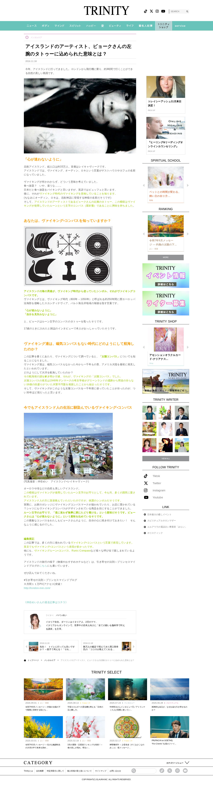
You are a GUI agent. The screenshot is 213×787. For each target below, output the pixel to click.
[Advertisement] (165, 53)
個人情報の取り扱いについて (79, 771)
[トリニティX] (151, 11)
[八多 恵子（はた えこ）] (182, 445)
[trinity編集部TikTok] (162, 770)
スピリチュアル (172, 703)
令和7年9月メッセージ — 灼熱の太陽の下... (163, 242)
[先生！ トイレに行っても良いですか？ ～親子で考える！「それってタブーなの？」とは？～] (33, 646)
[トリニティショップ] (163, 25)
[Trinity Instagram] (177, 770)
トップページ (33, 660)
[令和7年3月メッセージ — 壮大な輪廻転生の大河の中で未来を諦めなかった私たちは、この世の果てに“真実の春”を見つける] (43, 727)
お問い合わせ (115, 771)
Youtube (158, 497)
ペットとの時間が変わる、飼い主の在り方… (165, 194)
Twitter (157, 483)
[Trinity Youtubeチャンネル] (185, 770)
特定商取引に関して (55, 771)
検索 (187, 11)
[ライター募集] (165, 303)
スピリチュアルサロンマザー (161, 520)
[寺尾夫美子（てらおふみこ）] (149, 445)
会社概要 (40, 771)
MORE (166, 257)
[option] (165, 185)
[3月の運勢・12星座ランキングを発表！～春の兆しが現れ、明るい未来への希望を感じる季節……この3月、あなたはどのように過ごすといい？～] (85, 727)
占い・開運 (44, 703)
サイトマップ (100, 771)
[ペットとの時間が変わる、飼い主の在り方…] (166, 177)
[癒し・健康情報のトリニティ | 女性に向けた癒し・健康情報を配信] (107, 10)
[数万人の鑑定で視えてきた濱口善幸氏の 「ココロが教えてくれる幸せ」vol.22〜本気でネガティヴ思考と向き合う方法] (126, 646)
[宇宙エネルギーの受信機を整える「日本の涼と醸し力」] (85, 689)
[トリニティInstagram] (157, 11)
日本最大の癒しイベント (159, 514)
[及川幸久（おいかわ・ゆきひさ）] (182, 429)
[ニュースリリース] (165, 381)
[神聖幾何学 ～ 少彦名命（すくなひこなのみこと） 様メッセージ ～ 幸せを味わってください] (127, 727)
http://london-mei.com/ (37, 588)
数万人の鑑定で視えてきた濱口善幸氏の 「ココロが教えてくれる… (101, 648)
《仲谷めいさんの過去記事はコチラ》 (46, 602)
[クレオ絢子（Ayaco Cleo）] (149, 429)
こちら (43, 565)
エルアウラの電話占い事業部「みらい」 (167, 527)
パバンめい (61, 615)
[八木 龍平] (182, 412)
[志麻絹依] (149, 412)
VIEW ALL (166, 458)
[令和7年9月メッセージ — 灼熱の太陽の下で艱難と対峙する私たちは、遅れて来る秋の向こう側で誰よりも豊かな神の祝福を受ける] (43, 689)
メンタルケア (36, 37)
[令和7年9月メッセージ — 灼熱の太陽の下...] (166, 226)
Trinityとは (28, 771)
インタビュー (129, 703)
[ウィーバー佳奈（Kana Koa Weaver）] (166, 412)
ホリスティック (155, 533)
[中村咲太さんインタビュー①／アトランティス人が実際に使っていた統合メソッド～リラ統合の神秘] (127, 689)
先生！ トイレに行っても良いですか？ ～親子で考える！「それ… (57, 648)
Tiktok (156, 476)
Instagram (159, 490)
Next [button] (188, 185)
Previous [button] (144, 185)
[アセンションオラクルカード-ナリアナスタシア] (166, 339)
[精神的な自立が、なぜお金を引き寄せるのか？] (169, 689)
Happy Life (86, 703)
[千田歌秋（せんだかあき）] (166, 445)
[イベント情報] (165, 275)
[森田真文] (166, 429)
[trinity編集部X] (169, 770)
